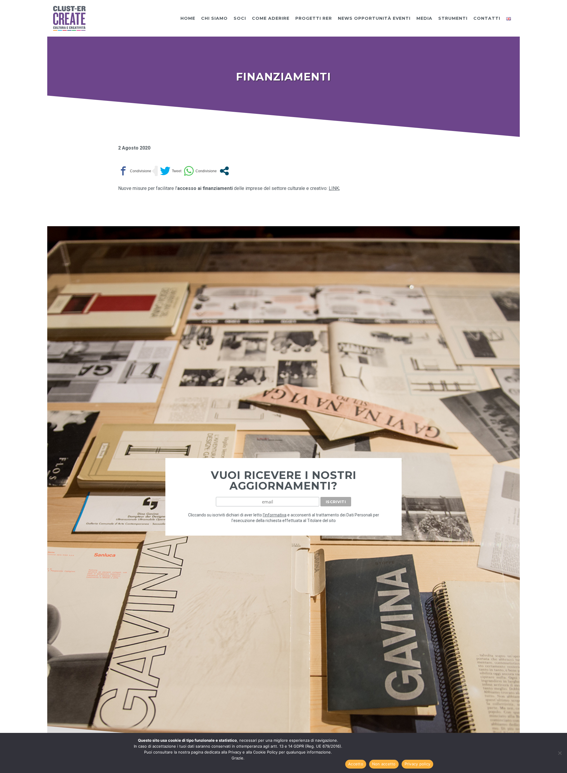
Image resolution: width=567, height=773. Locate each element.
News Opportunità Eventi (374, 18)
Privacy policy (418, 763)
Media (424, 18)
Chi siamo (214, 18)
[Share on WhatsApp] (200, 171)
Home (187, 18)
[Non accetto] (560, 753)
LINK (334, 188)
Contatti (486, 18)
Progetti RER (313, 18)
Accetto (355, 763)
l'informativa (274, 515)
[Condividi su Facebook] (134, 171)
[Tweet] (170, 171)
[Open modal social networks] (224, 171)
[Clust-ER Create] (69, 18)
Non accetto (384, 763)
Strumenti (452, 18)
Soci (240, 18)
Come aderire (270, 18)
